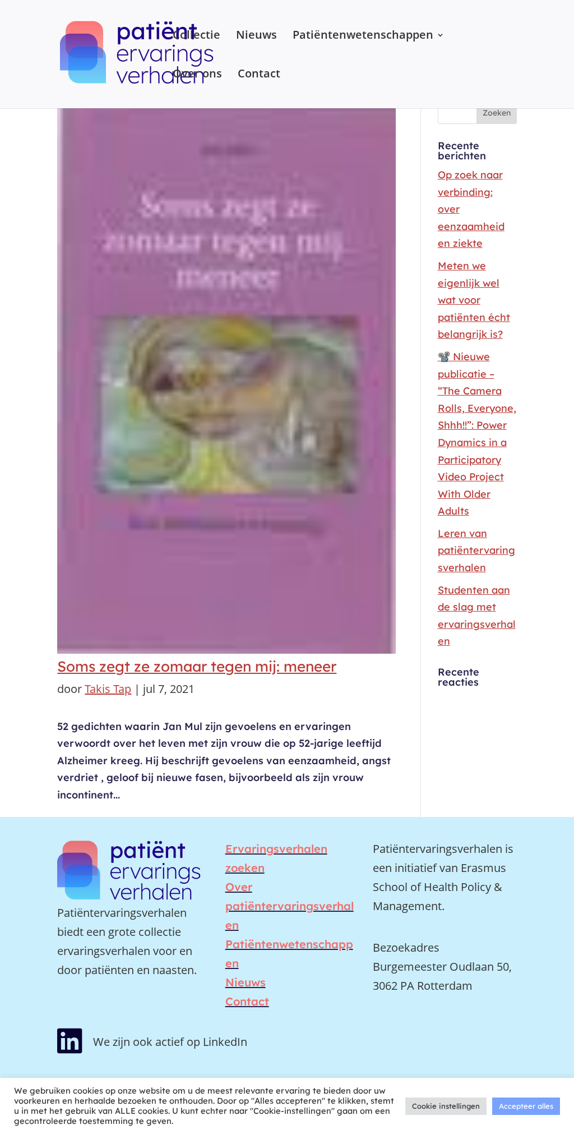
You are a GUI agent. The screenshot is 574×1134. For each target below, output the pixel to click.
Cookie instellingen (446, 1105)
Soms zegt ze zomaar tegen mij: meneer (196, 666)
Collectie (196, 36)
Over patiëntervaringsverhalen (289, 906)
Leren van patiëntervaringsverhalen (476, 550)
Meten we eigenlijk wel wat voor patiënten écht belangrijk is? (474, 300)
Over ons (197, 75)
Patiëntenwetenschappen (363, 36)
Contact (259, 75)
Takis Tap (108, 688)
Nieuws (256, 36)
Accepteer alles (526, 1105)
